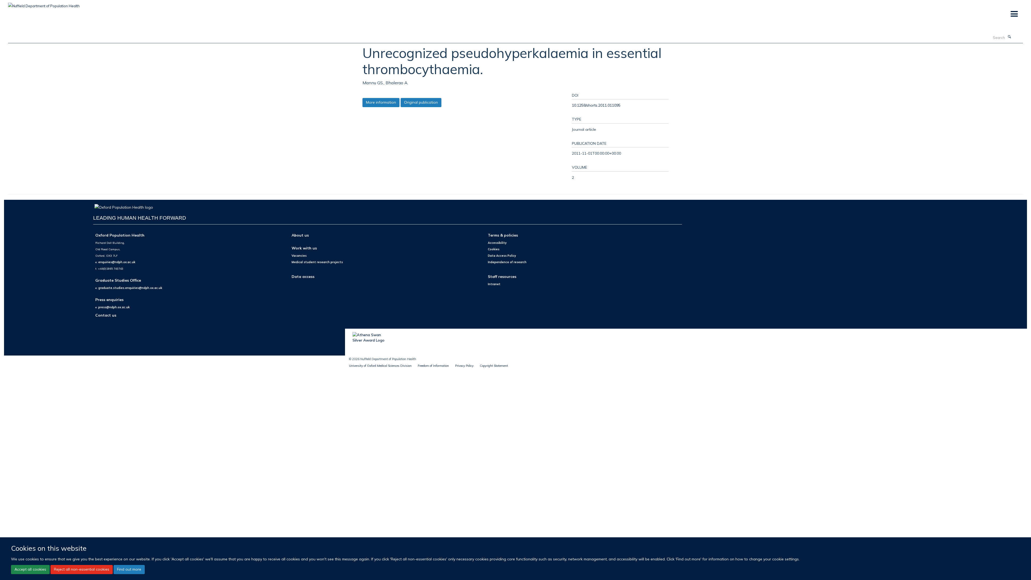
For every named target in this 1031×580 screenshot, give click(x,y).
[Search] (1009, 37)
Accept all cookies (30, 569)
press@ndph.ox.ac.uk (114, 307)
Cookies (493, 249)
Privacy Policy (464, 366)
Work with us (304, 248)
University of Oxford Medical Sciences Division (380, 366)
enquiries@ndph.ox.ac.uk (116, 262)
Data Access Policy (502, 256)
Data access (303, 276)
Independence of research (507, 262)
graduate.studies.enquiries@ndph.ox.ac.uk (130, 288)
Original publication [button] (421, 102)
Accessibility (497, 243)
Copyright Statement (494, 366)
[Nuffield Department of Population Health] (44, 4)
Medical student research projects (317, 262)
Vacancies (299, 256)
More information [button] (381, 102)
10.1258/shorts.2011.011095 (596, 105)
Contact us (105, 315)
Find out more (129, 569)
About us (300, 235)
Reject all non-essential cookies (81, 569)
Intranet (494, 284)
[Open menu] (1014, 14)
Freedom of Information (433, 366)
